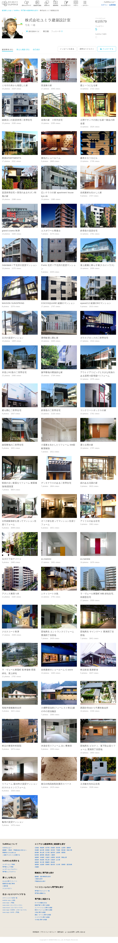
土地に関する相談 (40, 912)
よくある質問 (69, 932)
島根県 (42, 859)
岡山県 (47, 859)
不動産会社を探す (40, 881)
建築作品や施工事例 (9, 883)
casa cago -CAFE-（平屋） (11, 912)
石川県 (47, 852)
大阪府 (47, 857)
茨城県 (37, 850)
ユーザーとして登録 (9, 864)
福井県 (53, 852)
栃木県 (42, 850)
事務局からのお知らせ (9, 852)
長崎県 (47, 864)
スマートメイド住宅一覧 (10, 898)
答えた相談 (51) (22, 49)
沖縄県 (37, 867)
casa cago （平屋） (9, 902)
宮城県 (53, 847)
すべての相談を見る (41, 902)
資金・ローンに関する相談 (43, 914)
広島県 (53, 859)
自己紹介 (36, 49)
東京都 (63, 850)
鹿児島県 (69, 864)
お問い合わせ (80, 932)
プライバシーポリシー (48, 932)
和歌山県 (64, 857)
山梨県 (58, 852)
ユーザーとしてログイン (10, 869)
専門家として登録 (8, 866)
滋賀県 (37, 857)
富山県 (42, 852)
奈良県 (58, 857)
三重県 (53, 855)
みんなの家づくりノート (10, 881)
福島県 (69, 847)
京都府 (42, 857)
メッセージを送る (67, 49)
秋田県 (58, 847)
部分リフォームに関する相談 (43, 910)
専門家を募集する (40, 893)
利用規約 (36, 932)
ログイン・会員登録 (108, 5)
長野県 (63, 852)
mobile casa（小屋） (9, 900)
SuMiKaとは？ (7, 847)
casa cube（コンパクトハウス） (13, 905)
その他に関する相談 (41, 919)
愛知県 (47, 855)
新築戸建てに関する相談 (42, 905)
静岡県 (42, 855)
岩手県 (47, 847)
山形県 (63, 847)
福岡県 (37, 864)
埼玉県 (53, 850)
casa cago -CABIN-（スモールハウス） (15, 910)
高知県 (53, 862)
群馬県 (47, 850)
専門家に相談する (42, 899)
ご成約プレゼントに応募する (11, 855)
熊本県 (53, 864)
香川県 (42, 862)
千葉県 (58, 850)
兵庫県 (53, 857)
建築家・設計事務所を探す (43, 876)
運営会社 (60, 932)
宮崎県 (63, 864)
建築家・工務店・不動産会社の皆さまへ (15, 850)
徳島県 (37, 862)
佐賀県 (42, 864)
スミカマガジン (7, 888)
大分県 (58, 864)
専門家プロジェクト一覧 (42, 891)
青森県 (42, 847)
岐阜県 (37, 855)
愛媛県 (47, 862)
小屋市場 (5, 886)
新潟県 (37, 852)
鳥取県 (37, 859)
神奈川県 (69, 850)
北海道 (37, 847)
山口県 (58, 859)
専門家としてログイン (9, 871)
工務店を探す (39, 879)
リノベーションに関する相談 (43, 907)
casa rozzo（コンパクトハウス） (13, 907)
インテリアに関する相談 (42, 917)
